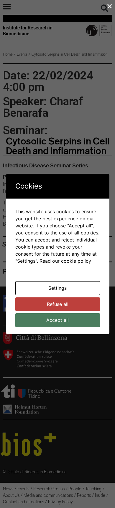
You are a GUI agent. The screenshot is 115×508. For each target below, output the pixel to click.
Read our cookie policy (65, 261)
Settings (57, 288)
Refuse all (57, 304)
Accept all (57, 320)
